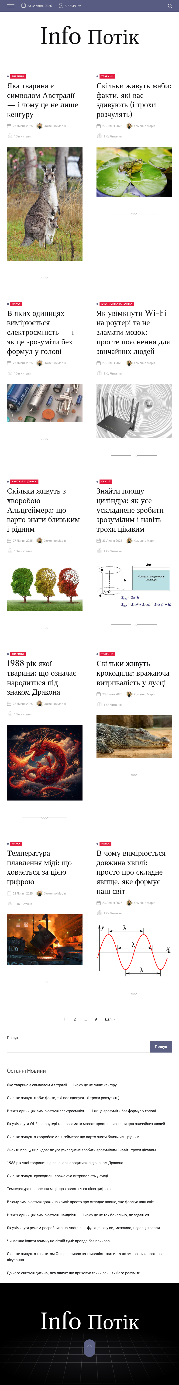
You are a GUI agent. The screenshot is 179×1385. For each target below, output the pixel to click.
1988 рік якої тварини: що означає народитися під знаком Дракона (41, 677)
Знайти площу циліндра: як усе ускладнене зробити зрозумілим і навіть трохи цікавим (130, 510)
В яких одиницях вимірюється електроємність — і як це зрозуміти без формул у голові (40, 332)
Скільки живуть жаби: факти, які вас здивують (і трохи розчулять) (134, 100)
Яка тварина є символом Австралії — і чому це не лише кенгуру (42, 100)
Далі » (110, 1019)
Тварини (18, 76)
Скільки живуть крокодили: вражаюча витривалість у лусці (132, 672)
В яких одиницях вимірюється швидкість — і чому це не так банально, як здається (78, 1215)
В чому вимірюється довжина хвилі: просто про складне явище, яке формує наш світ (131, 872)
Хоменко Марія (55, 125)
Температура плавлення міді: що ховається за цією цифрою (39, 867)
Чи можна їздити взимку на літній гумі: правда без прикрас (58, 1241)
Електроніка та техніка (116, 304)
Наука (16, 304)
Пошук (12, 1037)
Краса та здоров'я (24, 481)
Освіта (105, 481)
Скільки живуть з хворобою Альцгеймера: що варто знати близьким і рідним (43, 510)
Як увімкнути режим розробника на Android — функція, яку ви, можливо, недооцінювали (83, 1228)
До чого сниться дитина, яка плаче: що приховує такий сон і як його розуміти (73, 1273)
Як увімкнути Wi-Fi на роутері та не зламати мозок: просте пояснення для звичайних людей (133, 332)
